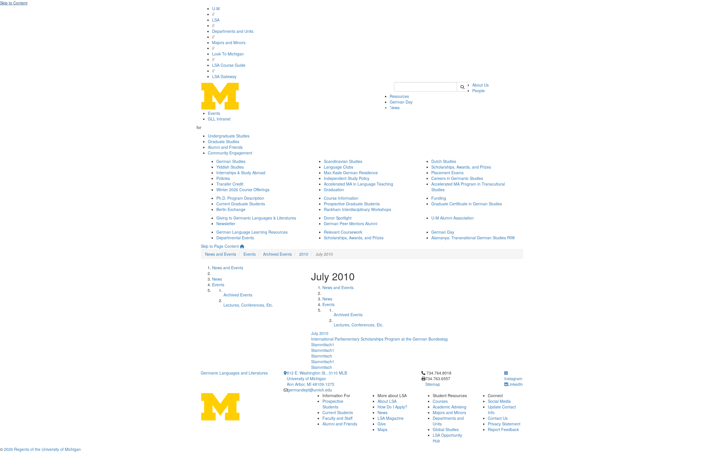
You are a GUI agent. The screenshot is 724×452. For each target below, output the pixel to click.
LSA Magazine (391, 418)
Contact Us (498, 418)
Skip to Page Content (220, 246)
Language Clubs (338, 167)
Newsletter (225, 223)
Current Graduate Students (240, 203)
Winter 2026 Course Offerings (243, 189)
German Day (401, 102)
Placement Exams (447, 172)
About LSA (387, 401)
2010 (303, 254)
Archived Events (277, 254)
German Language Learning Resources (252, 232)
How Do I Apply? (392, 407)
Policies (223, 178)
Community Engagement (230, 153)
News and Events (220, 254)
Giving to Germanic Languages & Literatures (256, 218)
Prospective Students (332, 404)
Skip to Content (13, 3)
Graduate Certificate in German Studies (466, 203)
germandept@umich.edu (310, 390)
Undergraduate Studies (228, 136)
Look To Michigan (228, 54)
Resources (399, 96)
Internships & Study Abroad (240, 172)
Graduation (334, 189)
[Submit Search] (462, 87)
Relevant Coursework (343, 232)
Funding (438, 198)
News (395, 107)
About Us (480, 85)
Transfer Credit (229, 184)
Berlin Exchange (230, 209)
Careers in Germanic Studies (457, 178)
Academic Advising (449, 407)
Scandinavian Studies (343, 161)
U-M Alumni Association (452, 218)
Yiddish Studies (230, 167)
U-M (216, 8)
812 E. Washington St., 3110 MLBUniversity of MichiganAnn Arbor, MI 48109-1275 (317, 378)
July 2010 (319, 333)
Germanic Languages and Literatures (234, 373)
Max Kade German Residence (351, 172)
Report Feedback (503, 429)
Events (214, 113)
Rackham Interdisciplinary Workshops (357, 209)
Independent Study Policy (346, 178)
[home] (242, 246)
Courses (440, 401)
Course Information (341, 198)
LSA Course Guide (228, 65)
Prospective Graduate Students (352, 203)
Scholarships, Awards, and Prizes (461, 167)
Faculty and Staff (337, 418)
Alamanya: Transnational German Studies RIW (473, 237)
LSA (215, 20)
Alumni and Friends (225, 147)
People (478, 90)
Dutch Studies (443, 161)
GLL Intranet (219, 119)
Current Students (337, 412)
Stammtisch (321, 356)
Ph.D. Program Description (240, 198)
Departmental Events (235, 237)
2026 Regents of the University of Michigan (42, 449)
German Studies (230, 161)
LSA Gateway (224, 76)
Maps (382, 429)
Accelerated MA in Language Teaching (358, 184)
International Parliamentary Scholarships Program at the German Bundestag (379, 339)
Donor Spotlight (338, 218)
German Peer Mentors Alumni (350, 223)
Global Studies (446, 429)
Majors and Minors (228, 42)
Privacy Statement (504, 424)
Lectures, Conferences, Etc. (248, 305)
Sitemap (432, 384)
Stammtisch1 (322, 344)
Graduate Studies (223, 141)
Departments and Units (232, 31)
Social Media (499, 401)
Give (382, 424)
